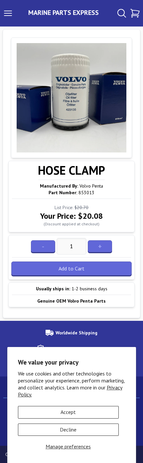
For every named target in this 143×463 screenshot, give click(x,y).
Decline (68, 429)
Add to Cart (71, 268)
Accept (68, 412)
